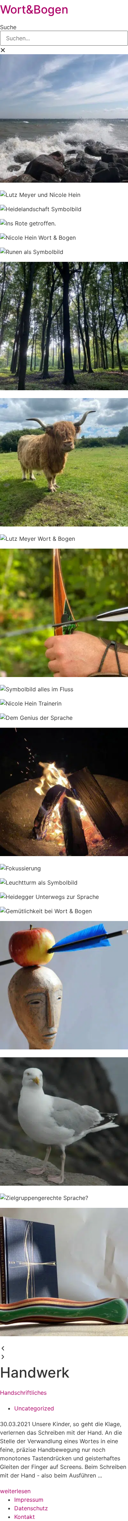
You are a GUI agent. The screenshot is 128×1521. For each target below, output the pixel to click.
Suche (8, 27)
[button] (64, 50)
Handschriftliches (23, 1392)
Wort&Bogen (34, 9)
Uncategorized (34, 1408)
